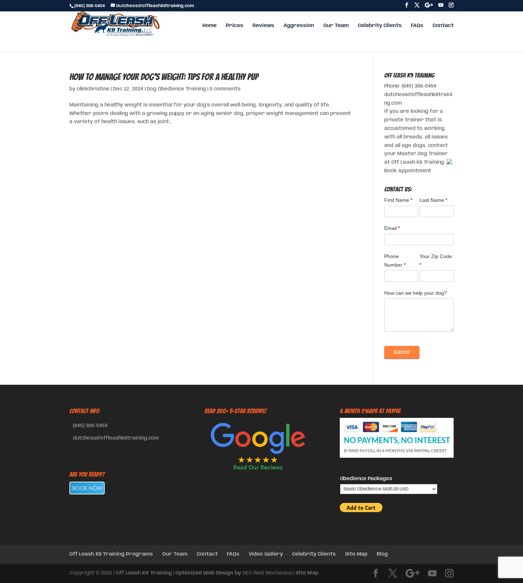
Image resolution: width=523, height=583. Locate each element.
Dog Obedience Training (176, 88)
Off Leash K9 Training (144, 573)
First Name (398, 200)
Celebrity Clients (380, 25)
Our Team (336, 25)
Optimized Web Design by (208, 573)
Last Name (433, 200)
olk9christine (93, 88)
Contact (443, 25)
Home (209, 25)
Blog (382, 554)
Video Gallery (266, 554)
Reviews (263, 25)
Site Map (356, 554)
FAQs (417, 25)
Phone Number (395, 260)
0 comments (225, 88)
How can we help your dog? (415, 293)
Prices (234, 25)
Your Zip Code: (436, 260)
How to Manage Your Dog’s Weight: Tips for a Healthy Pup (163, 77)
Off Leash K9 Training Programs (111, 554)
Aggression (299, 25)
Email (392, 228)
